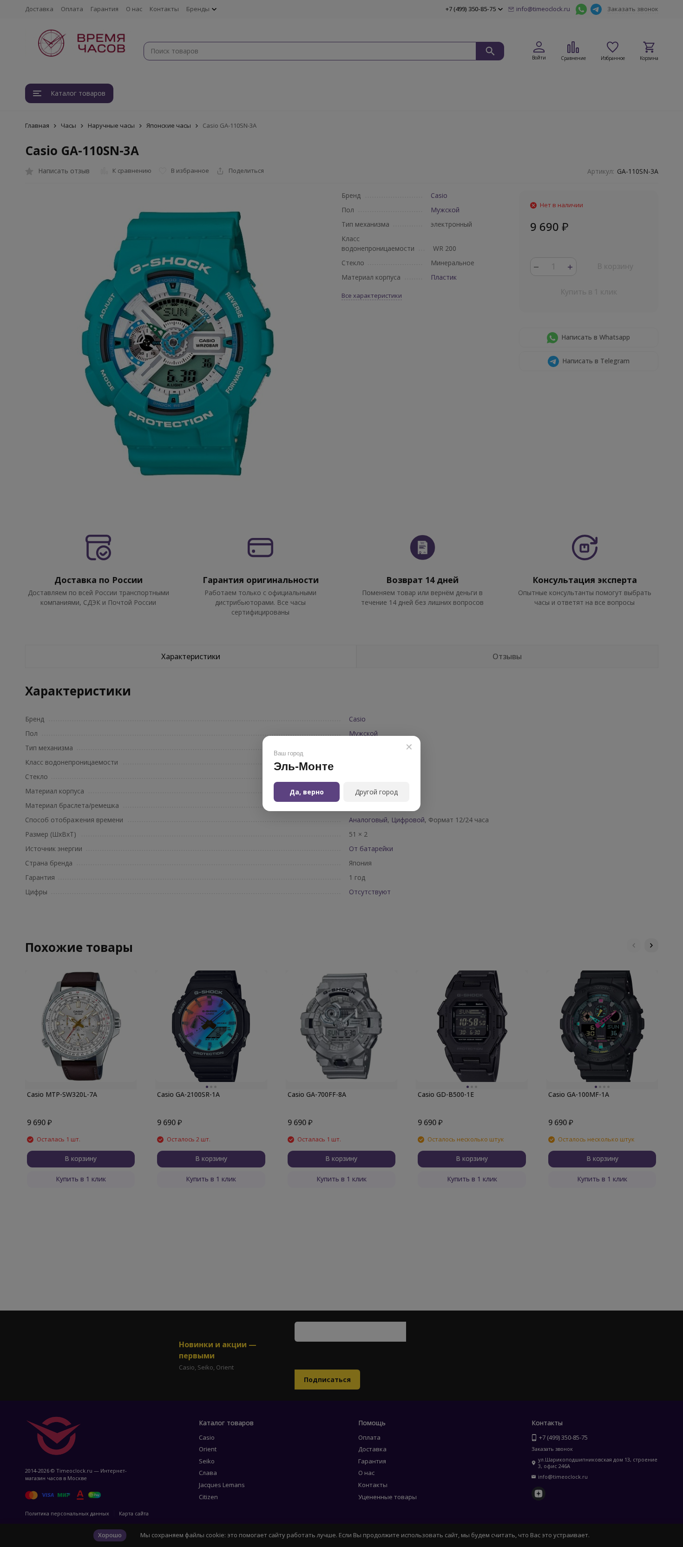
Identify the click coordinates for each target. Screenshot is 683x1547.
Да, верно (306, 791)
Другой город (376, 791)
